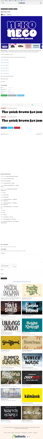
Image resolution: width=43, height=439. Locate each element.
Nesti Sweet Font (39, 134)
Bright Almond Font (26, 332)
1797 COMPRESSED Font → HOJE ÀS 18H (10, 219)
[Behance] (27, 437)
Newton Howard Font (5, 420)
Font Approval (24, 432)
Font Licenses (17, 432)
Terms (5, 432)
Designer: (3, 91)
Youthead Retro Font (5, 350)
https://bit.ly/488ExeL (5, 65)
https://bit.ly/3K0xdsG (5, 73)
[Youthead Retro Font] (11, 342)
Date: (3, 87)
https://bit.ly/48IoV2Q (5, 68)
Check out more (13, 95)
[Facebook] (29, 437)
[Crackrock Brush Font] (32, 377)
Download (5, 95)
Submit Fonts (23, 0)
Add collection (21, 95)
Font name (5, 214)
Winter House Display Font (27, 367)
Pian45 (2, 180)
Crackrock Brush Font (26, 385)
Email (2, 273)
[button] (40, 3)
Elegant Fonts (8, 386)
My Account (12, 0)
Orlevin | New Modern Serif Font (9, 178)
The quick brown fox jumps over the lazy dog (22, 112)
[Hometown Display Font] (32, 342)
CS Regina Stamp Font (5, 385)
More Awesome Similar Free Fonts (22, 281)
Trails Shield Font (4, 315)
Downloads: (4, 89)
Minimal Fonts (24, 334)
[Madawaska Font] (11, 393)
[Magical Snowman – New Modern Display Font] (11, 290)
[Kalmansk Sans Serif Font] (32, 396)
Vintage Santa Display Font (6, 332)
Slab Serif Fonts (8, 400)
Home (3, 6)
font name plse (6, 194)
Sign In (2, 0)
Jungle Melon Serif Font (27, 298)
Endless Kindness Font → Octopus (9, 183)
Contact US (30, 432)
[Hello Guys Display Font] (32, 412)
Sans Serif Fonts (8, 299)
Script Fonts (7, 351)
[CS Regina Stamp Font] (11, 377)
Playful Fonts (29, 351)
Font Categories (7, 6)
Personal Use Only (11, 93)
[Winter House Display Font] (32, 359)
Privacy (9, 432)
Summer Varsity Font (7, 180)
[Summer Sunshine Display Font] (11, 359)
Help (4, 210)
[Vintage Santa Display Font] (11, 325)
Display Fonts (13, 6)
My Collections (18, 0)
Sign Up (7, 0)
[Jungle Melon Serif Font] (32, 290)
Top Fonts (35, 432)
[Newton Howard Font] (11, 412)
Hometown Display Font (27, 350)
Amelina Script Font (4, 134)
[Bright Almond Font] (32, 325)
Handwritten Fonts (9, 334)
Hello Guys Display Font (27, 420)
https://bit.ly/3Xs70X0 (5, 70)
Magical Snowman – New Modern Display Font (11, 298)
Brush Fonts (24, 316)
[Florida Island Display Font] (32, 307)
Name (2, 269)
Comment (3, 253)
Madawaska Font (4, 399)
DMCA (12, 432)
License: (3, 93)
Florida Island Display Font (27, 315)
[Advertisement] (9, 154)
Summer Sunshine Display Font (7, 367)
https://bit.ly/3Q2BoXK (5, 62)
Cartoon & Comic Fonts (26, 404)
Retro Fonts (14, 316)
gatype (9, 91)
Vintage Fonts (13, 400)
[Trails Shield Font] (11, 307)
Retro (5, 192)
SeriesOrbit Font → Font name (8, 216)
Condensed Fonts (3, 316)
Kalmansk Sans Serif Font (27, 403)
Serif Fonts (13, 299)
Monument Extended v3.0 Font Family (12, 176)
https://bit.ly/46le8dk (4, 59)
